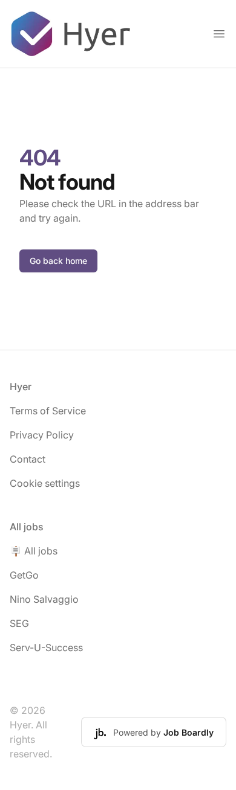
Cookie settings (45, 483)
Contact (27, 459)
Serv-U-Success (46, 647)
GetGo (24, 575)
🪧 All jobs (33, 551)
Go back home (58, 260)
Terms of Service (48, 411)
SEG (19, 623)
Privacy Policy (42, 435)
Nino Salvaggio (44, 599)
